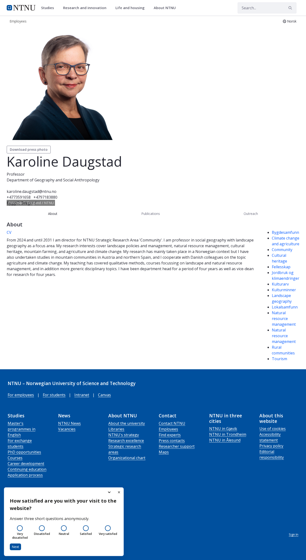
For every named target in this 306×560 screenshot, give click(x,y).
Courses (15, 457)
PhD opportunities (24, 452)
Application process (25, 475)
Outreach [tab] (251, 213)
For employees (21, 395)
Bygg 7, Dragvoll (21, 203)
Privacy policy (271, 445)
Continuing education (27, 469)
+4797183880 (45, 197)
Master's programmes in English (21, 429)
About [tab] (52, 213)
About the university (126, 423)
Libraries (116, 429)
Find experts (170, 434)
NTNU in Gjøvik (223, 428)
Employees (168, 429)
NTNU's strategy (123, 434)
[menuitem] (49, 8)
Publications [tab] (150, 213)
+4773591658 (19, 197)
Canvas (104, 395)
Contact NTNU (172, 423)
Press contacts (172, 440)
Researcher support (177, 446)
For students (54, 395)
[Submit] (291, 8)
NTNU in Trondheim (227, 434)
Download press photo (29, 149)
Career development (26, 463)
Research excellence (126, 440)
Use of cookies (272, 428)
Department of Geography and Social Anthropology (53, 180)
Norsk (291, 21)
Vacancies (67, 429)
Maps (164, 452)
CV (9, 232)
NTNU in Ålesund (224, 440)
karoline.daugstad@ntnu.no (31, 191)
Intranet (81, 395)
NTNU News (69, 423)
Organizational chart (126, 457)
